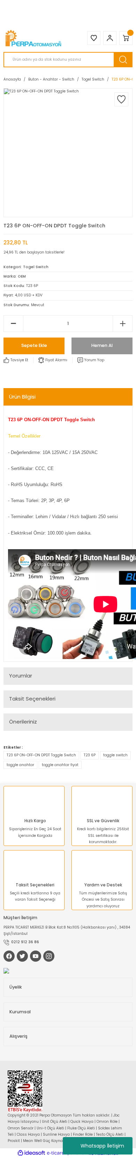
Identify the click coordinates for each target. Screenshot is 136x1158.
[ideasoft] (31, 1153)
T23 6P (90, 755)
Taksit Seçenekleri (32, 698)
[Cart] (126, 38)
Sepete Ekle (34, 345)
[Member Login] (109, 38)
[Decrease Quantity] (13, 324)
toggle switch (115, 755)
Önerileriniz (23, 721)
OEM (22, 276)
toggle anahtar (20, 764)
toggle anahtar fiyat (60, 764)
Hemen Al (102, 345)
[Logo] (34, 38)
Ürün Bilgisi (22, 396)
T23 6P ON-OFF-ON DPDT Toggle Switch (41, 755)
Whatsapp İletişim (102, 1145)
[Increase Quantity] (122, 324)
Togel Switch (35, 267)
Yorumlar (20, 675)
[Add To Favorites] (121, 99)
